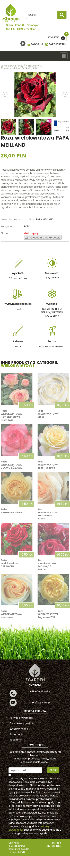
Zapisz (53, 770)
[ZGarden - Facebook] (22, 43)
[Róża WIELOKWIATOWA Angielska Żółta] (53, 589)
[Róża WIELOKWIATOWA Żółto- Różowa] (53, 440)
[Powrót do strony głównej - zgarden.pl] (11, 12)
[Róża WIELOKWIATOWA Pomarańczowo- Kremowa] (16, 389)
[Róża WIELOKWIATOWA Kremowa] (16, 589)
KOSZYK (57, 37)
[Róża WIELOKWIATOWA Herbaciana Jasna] (53, 488)
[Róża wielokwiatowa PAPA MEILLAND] (35, 94)
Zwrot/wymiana (19, 729)
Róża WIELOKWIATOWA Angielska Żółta (48, 614)
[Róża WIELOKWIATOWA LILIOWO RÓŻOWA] (16, 440)
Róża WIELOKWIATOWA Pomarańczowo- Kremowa (11, 415)
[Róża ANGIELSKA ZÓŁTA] (16, 488)
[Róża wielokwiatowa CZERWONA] (16, 539)
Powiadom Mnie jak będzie (45, 238)
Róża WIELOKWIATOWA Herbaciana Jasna (48, 514)
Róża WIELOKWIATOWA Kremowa (11, 614)
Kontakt (19, 25)
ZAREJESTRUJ (58, 44)
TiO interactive (54, 846)
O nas (9, 25)
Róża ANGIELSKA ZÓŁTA (11, 510)
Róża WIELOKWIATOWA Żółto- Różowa (48, 465)
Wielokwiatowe (18, 366)
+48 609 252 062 (23, 29)
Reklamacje (16, 734)
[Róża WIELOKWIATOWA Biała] (53, 389)
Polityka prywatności (21, 718)
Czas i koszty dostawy (22, 723)
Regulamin (16, 740)
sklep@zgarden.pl (39, 703)
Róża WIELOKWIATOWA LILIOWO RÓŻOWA (11, 465)
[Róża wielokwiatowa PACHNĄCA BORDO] (53, 539)
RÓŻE (27, 226)
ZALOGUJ (37, 44)
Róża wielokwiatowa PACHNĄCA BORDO (47, 564)
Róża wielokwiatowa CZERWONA (10, 563)
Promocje (32, 25)
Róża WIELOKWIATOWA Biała (48, 414)
